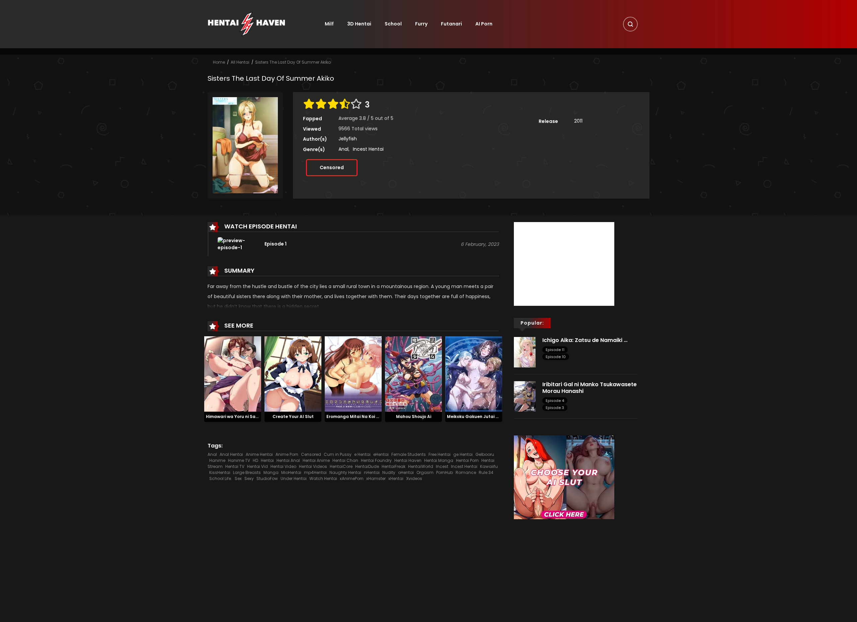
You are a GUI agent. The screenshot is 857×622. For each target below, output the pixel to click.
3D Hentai (359, 23)
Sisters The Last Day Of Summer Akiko (293, 62)
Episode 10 (556, 356)
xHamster (376, 478)
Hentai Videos (313, 466)
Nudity (388, 472)
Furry (421, 23)
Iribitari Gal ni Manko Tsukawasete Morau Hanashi (589, 388)
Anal (343, 149)
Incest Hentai (368, 149)
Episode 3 (555, 407)
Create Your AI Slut (293, 416)
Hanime (217, 460)
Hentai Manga (438, 460)
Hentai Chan (345, 460)
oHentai (406, 472)
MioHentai (291, 472)
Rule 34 (486, 472)
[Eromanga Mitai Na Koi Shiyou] (353, 373)
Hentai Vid (257, 466)
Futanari (451, 23)
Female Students (408, 454)
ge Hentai (463, 454)
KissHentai (219, 472)
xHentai (395, 478)
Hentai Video (283, 466)
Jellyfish (347, 138)
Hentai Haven (407, 460)
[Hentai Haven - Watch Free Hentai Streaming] (246, 23)
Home (219, 62)
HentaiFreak (393, 466)
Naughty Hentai (345, 472)
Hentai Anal (288, 460)
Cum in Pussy (338, 454)
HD (255, 460)
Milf (329, 23)
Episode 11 (555, 349)
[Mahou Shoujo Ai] (413, 373)
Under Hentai (294, 478)
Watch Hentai (323, 478)
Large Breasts (247, 472)
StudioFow (267, 478)
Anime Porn (287, 454)
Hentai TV (234, 466)
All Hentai (240, 62)
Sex (238, 478)
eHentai (381, 454)
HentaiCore (341, 466)
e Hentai (362, 454)
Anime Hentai (259, 454)
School (393, 23)
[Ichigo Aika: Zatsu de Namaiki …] (525, 351)
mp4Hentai (315, 472)
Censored (332, 167)
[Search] (630, 24)
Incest (442, 466)
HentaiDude (367, 466)
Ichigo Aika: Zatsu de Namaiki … (584, 340)
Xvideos (414, 478)
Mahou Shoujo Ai (413, 416)
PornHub (444, 472)
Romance (466, 472)
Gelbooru (484, 454)
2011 (578, 121)
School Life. (220, 478)
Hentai (267, 460)
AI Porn (483, 23)
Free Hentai (439, 454)
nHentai (372, 472)
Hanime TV (239, 460)
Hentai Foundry (376, 460)
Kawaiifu (489, 466)
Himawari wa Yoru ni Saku (233, 416)
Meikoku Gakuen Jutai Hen (475, 416)
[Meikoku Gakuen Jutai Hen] (473, 373)
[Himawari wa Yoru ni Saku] (232, 373)
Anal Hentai (231, 454)
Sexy (249, 478)
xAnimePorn (352, 478)
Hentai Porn (467, 460)
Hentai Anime (316, 460)
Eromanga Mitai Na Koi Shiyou (358, 416)
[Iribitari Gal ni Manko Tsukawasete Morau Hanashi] (525, 396)
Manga (271, 472)
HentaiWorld (420, 466)
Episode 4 (555, 400)
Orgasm (425, 472)
